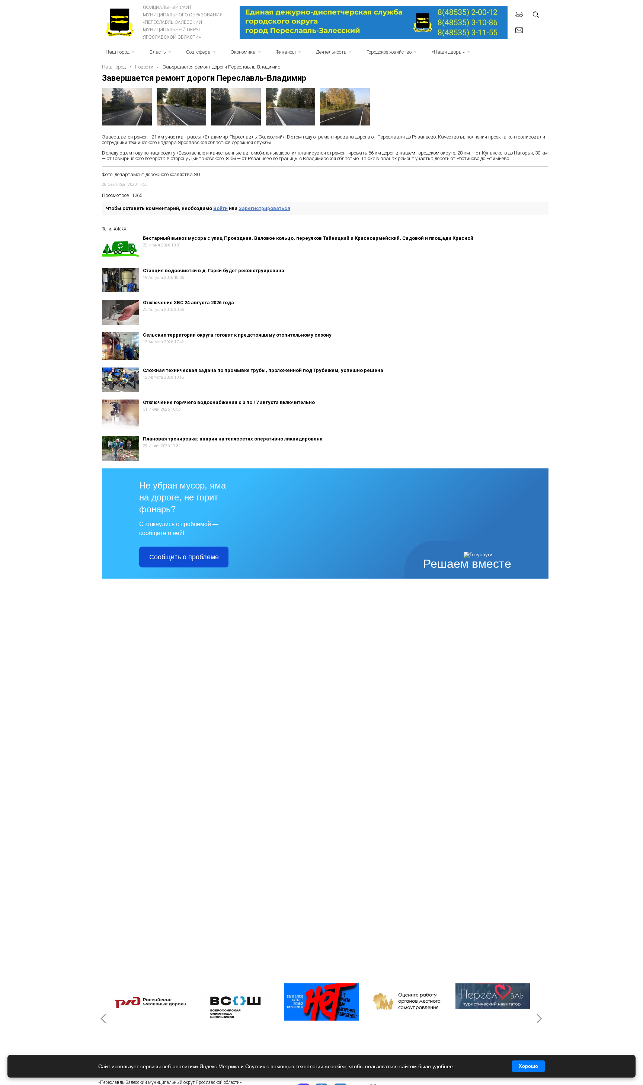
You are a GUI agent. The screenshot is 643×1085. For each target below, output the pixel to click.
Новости (144, 67)
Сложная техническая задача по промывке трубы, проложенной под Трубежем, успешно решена (263, 370)
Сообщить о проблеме (184, 557)
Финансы (289, 54)
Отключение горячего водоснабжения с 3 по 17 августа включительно (229, 402)
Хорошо (528, 1066)
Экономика (246, 54)
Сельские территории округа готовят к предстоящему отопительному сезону (237, 335)
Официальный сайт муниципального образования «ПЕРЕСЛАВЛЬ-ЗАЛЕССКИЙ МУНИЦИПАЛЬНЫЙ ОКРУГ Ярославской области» (183, 22)
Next (539, 1018)
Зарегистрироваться (264, 208)
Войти (220, 208)
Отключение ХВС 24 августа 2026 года (188, 302)
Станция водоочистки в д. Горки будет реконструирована (213, 270)
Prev (104, 1018)
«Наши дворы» (451, 54)
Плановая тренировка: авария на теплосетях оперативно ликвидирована (233, 439)
